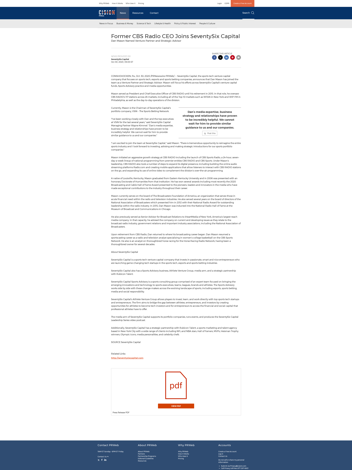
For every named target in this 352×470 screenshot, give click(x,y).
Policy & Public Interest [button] (185, 23)
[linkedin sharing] (226, 57)
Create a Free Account (242, 3)
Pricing (141, 3)
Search (246, 13)
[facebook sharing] (214, 57)
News (123, 13)
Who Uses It (130, 3)
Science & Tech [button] (144, 23)
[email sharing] (238, 57)
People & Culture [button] (207, 23)
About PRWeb (143, 451)
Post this (211, 133)
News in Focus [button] (106, 23)
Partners (141, 454)
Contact (154, 13)
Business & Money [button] (124, 23)
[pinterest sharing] (232, 57)
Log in (220, 454)
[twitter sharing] (220, 57)
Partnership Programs (147, 456)
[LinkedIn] (105, 459)
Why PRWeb (104, 3)
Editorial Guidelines (146, 458)
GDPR (227, 3)
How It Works (117, 3)
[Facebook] (102, 459)
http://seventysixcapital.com (127, 358)
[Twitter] (99, 459)
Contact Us (102, 457)
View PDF (176, 406)
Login (219, 3)
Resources (137, 13)
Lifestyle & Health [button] (162, 23)
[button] (176, 385)
